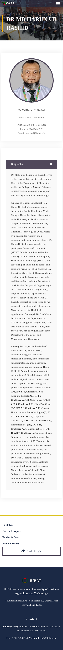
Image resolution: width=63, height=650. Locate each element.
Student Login (34, 551)
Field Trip (7, 525)
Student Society (10, 543)
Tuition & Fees (10, 537)
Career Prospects (11, 531)
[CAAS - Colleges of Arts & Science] (8, 4)
